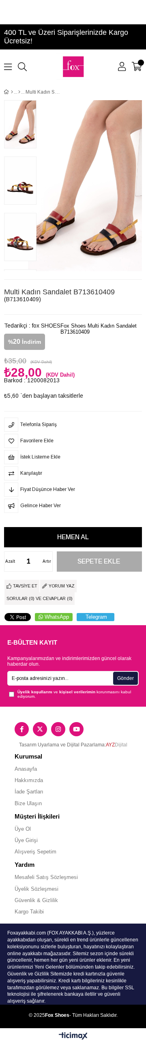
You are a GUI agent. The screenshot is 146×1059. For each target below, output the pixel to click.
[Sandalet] (19, 92)
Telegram (96, 617)
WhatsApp (57, 617)
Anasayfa (26, 769)
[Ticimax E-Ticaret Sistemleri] (73, 1036)
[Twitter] (40, 729)
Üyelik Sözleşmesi (36, 889)
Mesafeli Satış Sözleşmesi (46, 877)
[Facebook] (22, 729)
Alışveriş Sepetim (35, 852)
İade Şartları (29, 792)
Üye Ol (23, 829)
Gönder (125, 678)
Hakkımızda (29, 780)
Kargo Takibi (29, 912)
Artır (47, 561)
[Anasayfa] (12, 92)
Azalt (10, 561)
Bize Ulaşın (28, 803)
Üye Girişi (26, 840)
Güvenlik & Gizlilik (36, 900)
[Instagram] (58, 729)
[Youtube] (76, 729)
